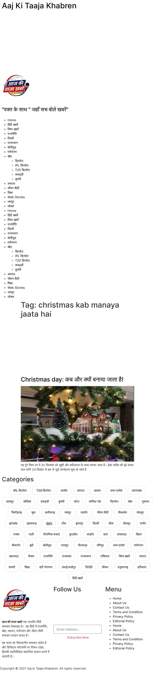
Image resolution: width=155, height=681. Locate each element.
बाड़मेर (90, 534)
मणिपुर (100, 545)
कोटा (76, 501)
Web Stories (16, 197)
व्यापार (142, 556)
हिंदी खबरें (13, 124)
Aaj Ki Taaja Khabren (39, 5)
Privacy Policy (123, 616)
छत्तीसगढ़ (50, 512)
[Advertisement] (77, 41)
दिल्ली (11, 138)
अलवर (97, 490)
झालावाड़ (32, 523)
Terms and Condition (128, 612)
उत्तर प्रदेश (116, 490)
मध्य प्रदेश (119, 545)
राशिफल (104, 556)
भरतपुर (64, 545)
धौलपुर (126, 523)
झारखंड (13, 523)
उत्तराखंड (137, 490)
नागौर (143, 523)
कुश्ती (18, 179)
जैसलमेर (122, 512)
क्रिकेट (19, 161)
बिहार (139, 534)
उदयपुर (10, 501)
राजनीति (12, 133)
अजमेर (63, 490)
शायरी (12, 567)
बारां (105, 534)
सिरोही (88, 567)
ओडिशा (27, 501)
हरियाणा (142, 567)
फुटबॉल (73, 534)
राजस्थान (13, 143)
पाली (31, 534)
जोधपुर (140, 512)
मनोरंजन (12, 152)
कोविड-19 (95, 501)
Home (12, 120)
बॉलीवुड (12, 147)
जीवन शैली (13, 188)
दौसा (111, 523)
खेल (10, 156)
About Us (119, 603)
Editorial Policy (123, 621)
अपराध (11, 183)
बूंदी (31, 545)
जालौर (84, 512)
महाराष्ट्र (14, 556)
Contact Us (121, 607)
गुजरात (145, 501)
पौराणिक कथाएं (51, 534)
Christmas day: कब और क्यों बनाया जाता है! (72, 379)
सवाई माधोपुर (69, 567)
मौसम (31, 556)
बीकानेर (16, 545)
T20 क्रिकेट (22, 170)
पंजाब (16, 534)
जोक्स (11, 206)
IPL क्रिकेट (22, 165)
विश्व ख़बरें (13, 129)
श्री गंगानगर (45, 567)
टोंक (63, 523)
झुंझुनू (49, 523)
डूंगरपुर (79, 523)
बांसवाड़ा (121, 534)
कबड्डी (19, 174)
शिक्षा (10, 192)
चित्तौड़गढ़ (16, 512)
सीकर (105, 567)
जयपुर (11, 201)
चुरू (33, 512)
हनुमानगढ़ (123, 567)
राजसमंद (66, 556)
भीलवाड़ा (82, 545)
